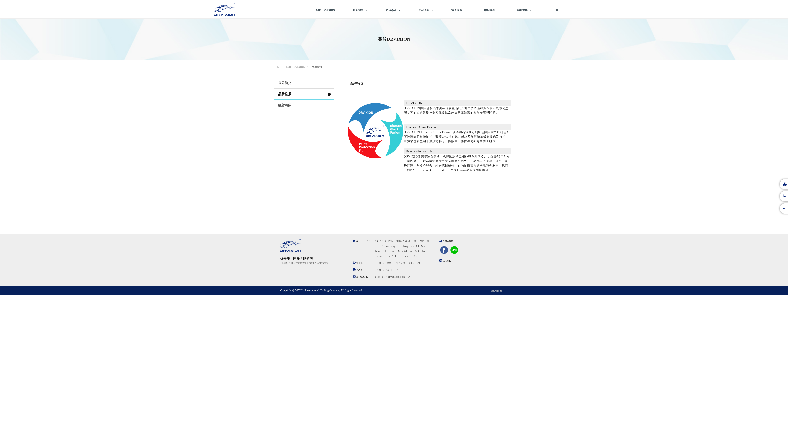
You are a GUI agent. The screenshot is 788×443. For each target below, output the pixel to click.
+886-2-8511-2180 (388, 269)
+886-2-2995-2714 (388, 262)
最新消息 (358, 10)
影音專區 (391, 10)
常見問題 (456, 10)
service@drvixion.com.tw (392, 276)
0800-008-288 (413, 262)
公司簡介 (284, 83)
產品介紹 (424, 10)
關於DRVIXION (325, 10)
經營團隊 (284, 105)
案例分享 (489, 10)
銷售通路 (522, 10)
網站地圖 (496, 290)
